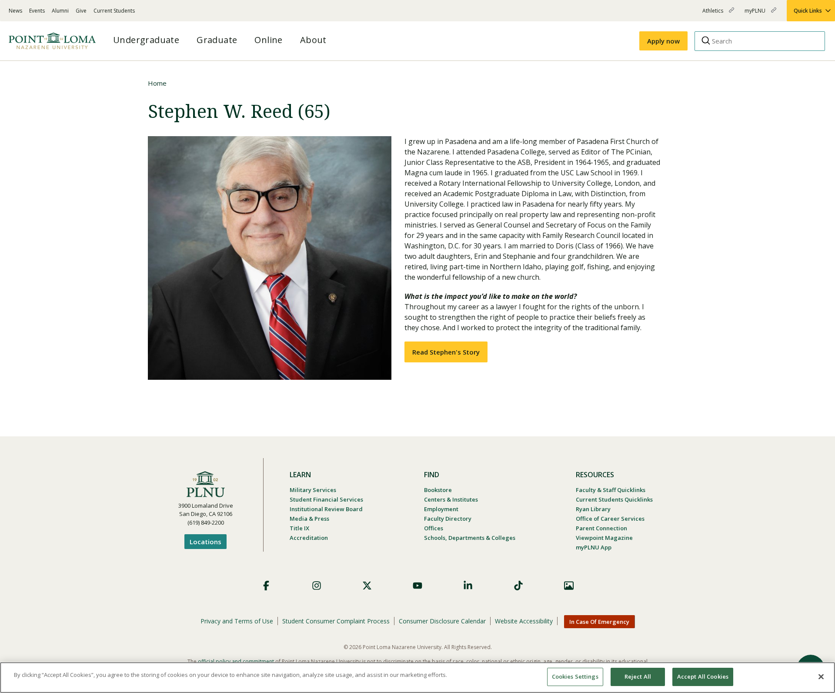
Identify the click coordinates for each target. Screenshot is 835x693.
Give (81, 10)
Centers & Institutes (451, 499)
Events (37, 10)
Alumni (60, 10)
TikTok (518, 585)
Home (157, 83)
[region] (417, 677)
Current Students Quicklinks (614, 499)
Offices (433, 528)
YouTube (417, 585)
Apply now (663, 41)
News (15, 10)
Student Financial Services (326, 499)
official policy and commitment (236, 661)
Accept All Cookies (702, 676)
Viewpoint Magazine (604, 538)
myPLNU (756, 14)
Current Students (114, 10)
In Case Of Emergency (599, 622)
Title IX (299, 528)
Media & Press (309, 518)
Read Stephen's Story (446, 352)
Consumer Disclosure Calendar (442, 621)
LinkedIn (468, 585)
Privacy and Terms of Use (236, 621)
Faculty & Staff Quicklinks (610, 490)
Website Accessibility (524, 621)
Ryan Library (593, 509)
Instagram (316, 585)
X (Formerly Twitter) (367, 585)
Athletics (713, 14)
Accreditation (309, 538)
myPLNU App (593, 547)
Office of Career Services (610, 518)
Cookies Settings (575, 676)
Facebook (266, 585)
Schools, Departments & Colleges (469, 538)
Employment (441, 509)
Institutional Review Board (326, 509)
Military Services (313, 490)
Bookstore (438, 490)
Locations (205, 541)
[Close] (821, 676)
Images (569, 585)
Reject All (638, 676)
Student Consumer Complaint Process (336, 621)
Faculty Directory (447, 518)
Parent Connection (601, 528)
